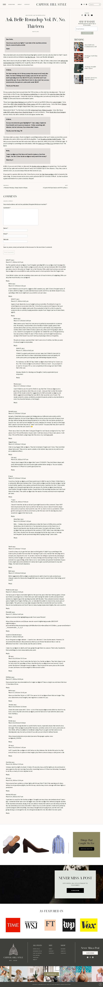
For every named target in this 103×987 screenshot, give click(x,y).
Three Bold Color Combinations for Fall (90, 46)
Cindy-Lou (41, 143)
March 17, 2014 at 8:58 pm (14, 679)
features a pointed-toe (30, 94)
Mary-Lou (50, 143)
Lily (12, 457)
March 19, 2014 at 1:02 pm (22, 521)
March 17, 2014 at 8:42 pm (25, 350)
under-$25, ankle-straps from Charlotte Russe (17, 112)
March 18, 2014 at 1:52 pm (14, 764)
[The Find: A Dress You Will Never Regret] (78, 79)
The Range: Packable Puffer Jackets (90, 67)
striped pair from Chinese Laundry (41, 110)
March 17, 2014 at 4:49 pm (22, 321)
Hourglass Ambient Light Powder (51, 139)
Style (43, 15)
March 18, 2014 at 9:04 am (19, 502)
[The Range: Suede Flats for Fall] (78, 57)
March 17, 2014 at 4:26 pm (17, 286)
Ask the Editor (37, 15)
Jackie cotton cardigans (39, 166)
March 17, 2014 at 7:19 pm (17, 549)
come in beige (57, 102)
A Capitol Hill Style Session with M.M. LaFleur (55, 187)
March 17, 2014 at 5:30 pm (17, 413)
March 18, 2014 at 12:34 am (18, 707)
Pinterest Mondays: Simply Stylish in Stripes (15, 187)
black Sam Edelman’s (18, 102)
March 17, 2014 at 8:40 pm (14, 637)
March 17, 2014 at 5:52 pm (17, 478)
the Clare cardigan (48, 174)
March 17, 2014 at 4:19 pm (14, 262)
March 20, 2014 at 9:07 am (19, 459)
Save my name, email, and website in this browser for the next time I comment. (27, 247)
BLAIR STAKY (68, 984)
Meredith (8, 612)
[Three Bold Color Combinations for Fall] (78, 46)
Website (5, 239)
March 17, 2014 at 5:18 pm (14, 592)
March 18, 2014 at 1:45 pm (17, 747)
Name (5, 228)
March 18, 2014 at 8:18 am (17, 723)
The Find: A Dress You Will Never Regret (91, 78)
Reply (8, 281)
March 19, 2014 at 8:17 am (14, 797)
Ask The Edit (29, 15)
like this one (31, 57)
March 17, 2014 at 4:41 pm (19, 301)
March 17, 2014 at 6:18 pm (22, 386)
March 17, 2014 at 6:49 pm (14, 614)
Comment (6, 208)
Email (5, 234)
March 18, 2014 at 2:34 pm (14, 780)
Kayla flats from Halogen (58, 112)
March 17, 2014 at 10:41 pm (18, 692)
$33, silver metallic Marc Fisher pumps (23, 104)
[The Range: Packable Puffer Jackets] (78, 68)
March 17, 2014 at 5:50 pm (17, 444)
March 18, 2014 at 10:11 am (18, 658)
